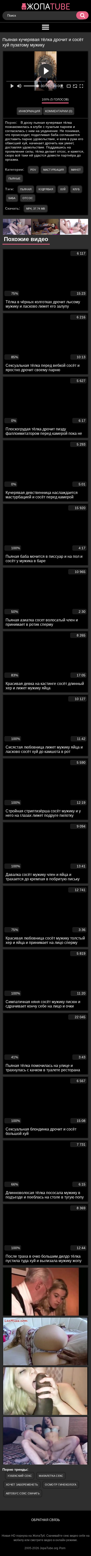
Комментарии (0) (58, 111)
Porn (62, 1548)
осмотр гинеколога (60, 1484)
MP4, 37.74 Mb (35, 208)
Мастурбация (53, 169)
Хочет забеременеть (22, 1484)
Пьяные (14, 178)
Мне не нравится (34, 100)
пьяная (26, 189)
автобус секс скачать (23, 1493)
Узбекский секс (20, 1475)
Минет (76, 169)
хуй (63, 189)
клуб (76, 189)
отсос (28, 198)
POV (33, 169)
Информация (29, 111)
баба (12, 198)
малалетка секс (51, 1475)
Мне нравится (23, 100)
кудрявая (46, 189)
